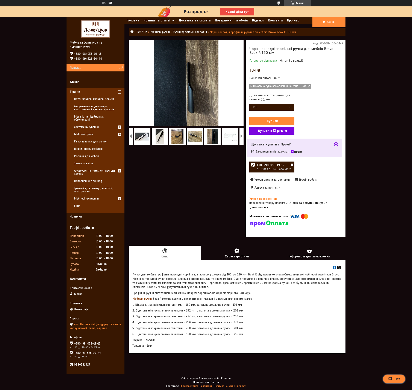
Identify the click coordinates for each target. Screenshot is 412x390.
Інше (77, 206)
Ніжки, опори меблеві (88, 149)
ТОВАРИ (141, 32)
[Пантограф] (95, 28)
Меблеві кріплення (86, 198)
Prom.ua (226, 378)
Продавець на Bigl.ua (206, 382)
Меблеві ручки (160, 32)
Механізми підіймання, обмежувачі (89, 118)
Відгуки (258, 20)
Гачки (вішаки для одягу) (91, 141)
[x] (339, 268)
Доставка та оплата (195, 20)
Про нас (293, 20)
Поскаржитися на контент (196, 385)
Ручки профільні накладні (190, 32)
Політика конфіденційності (230, 385)
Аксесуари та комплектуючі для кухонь (95, 172)
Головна (133, 20)
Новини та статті (157, 20)
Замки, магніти (83, 163)
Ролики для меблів (87, 156)
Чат (397, 379)
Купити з (265, 131)
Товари (75, 92)
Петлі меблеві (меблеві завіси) (94, 99)
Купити (272, 121)
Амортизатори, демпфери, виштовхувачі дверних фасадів (94, 107)
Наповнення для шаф (88, 181)
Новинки (76, 216)
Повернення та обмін (231, 20)
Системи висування (86, 127)
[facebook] (334, 268)
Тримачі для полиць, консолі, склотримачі (93, 189)
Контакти (275, 20)
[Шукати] (120, 67)
